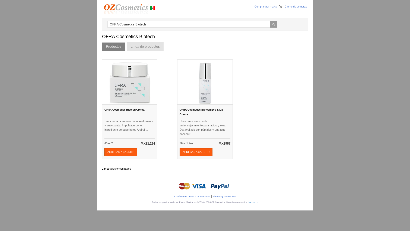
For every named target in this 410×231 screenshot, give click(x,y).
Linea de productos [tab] (145, 46)
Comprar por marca (266, 6)
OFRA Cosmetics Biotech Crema (124, 109)
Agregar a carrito (120, 152)
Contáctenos (180, 196)
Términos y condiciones (224, 196)
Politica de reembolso (199, 196)
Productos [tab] (113, 46)
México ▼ (253, 202)
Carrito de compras (296, 6)
